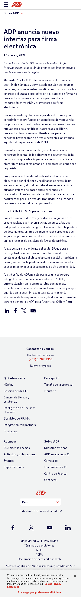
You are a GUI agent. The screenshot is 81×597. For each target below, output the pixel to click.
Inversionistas (53, 467)
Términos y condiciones (39, 545)
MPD (39, 550)
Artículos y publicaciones (20, 454)
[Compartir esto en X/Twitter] (23, 310)
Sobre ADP (52, 441)
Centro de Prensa (55, 473)
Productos (10, 431)
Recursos (10, 441)
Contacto (50, 480)
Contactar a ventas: (40, 348)
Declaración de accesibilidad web (39, 559)
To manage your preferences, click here (39, 592)
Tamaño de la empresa (58, 384)
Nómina (8, 384)
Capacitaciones (14, 467)
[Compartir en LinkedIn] (7, 310)
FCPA (39, 554)
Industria (50, 391)
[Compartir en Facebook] (15, 310)
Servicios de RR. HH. (17, 418)
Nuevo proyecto (40, 365)
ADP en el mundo (55, 454)
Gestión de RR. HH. (16, 391)
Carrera (49, 460)
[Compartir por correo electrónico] (33, 310)
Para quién (51, 378)
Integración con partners (20, 425)
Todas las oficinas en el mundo (38, 511)
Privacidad (51, 541)
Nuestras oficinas (55, 447)
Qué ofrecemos (14, 378)
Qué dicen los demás (17, 447)
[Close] (75, 576)
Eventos (9, 460)
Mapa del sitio (30, 541)
